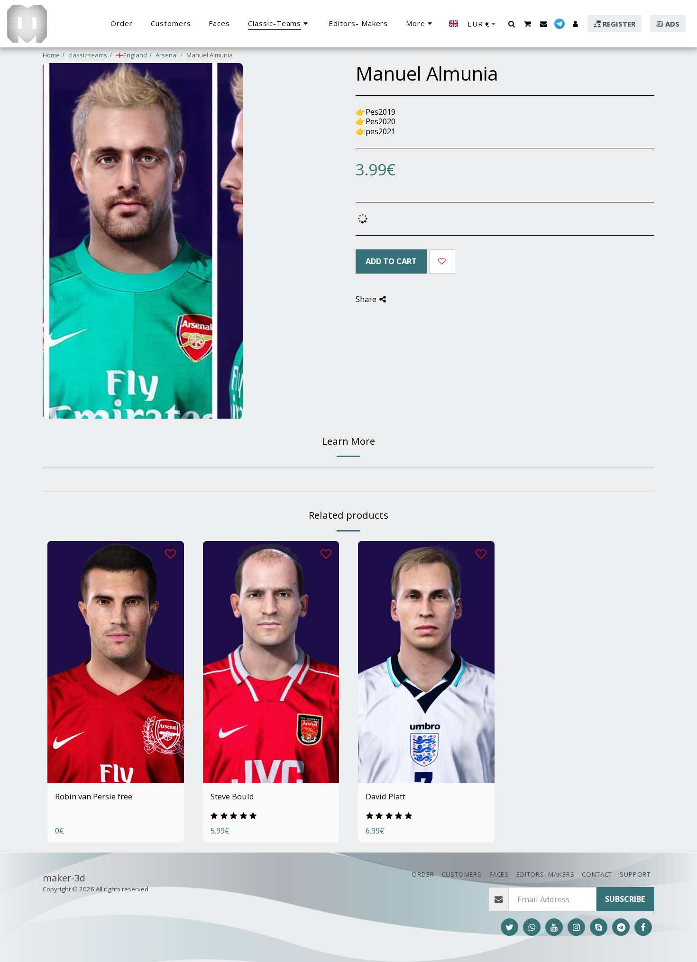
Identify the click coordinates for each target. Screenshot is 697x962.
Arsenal (167, 55)
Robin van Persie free (93, 796)
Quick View (115, 772)
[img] (115, 662)
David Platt (385, 796)
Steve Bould (232, 796)
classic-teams (87, 55)
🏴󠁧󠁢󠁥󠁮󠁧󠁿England (131, 55)
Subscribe (625, 898)
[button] (511, 23)
